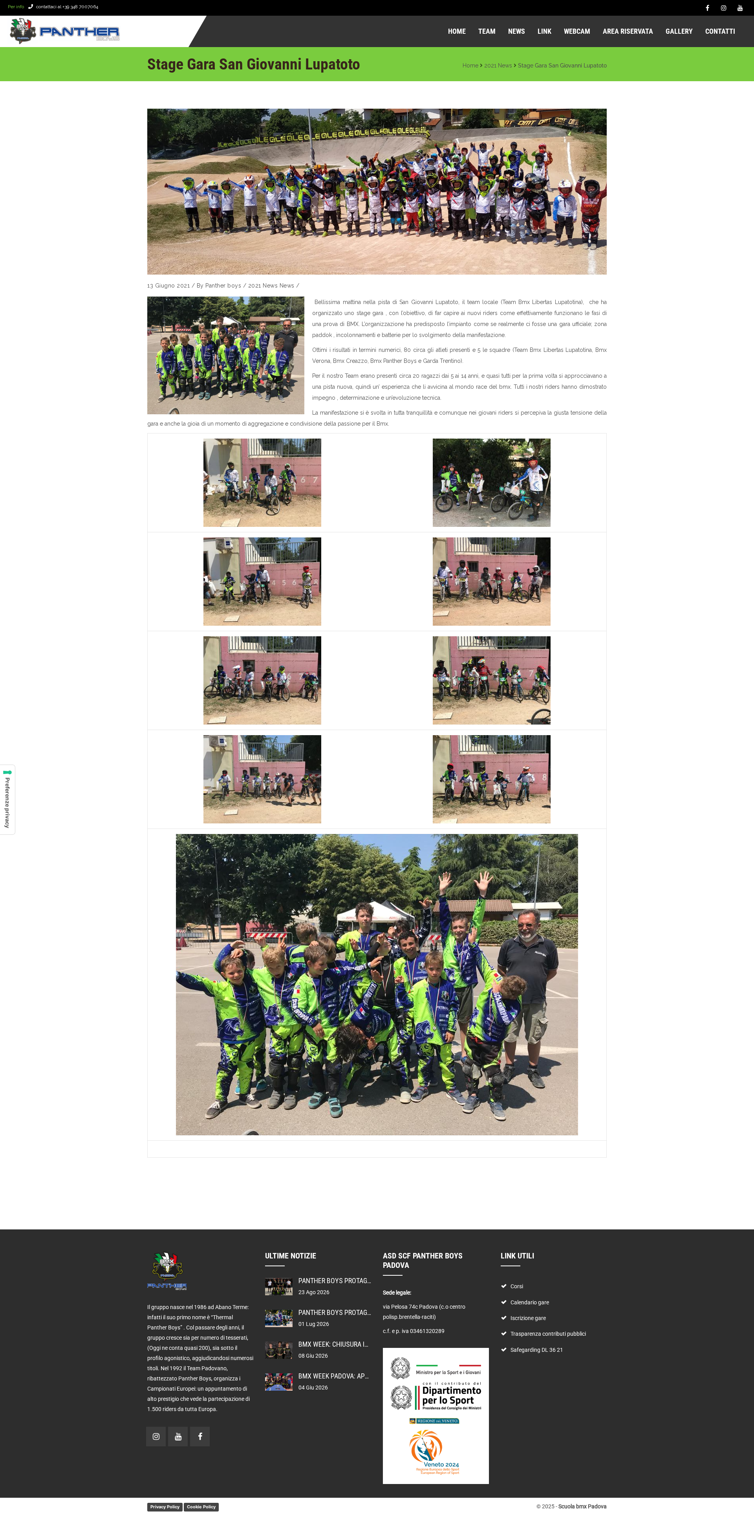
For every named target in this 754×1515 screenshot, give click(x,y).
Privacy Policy (164, 1507)
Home (470, 65)
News (287, 285)
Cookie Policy (201, 1507)
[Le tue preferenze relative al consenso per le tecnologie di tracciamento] (7, 799)
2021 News (498, 65)
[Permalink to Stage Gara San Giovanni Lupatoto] (377, 192)
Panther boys (223, 285)
